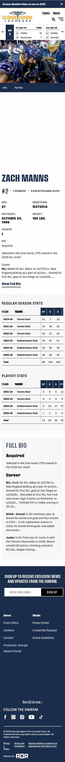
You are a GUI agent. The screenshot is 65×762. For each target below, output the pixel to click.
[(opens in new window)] (5, 717)
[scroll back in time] (3, 32)
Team (18, 311)
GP (43, 311)
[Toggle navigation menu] (60, 20)
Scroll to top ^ (32, 702)
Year (5, 311)
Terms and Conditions (19, 744)
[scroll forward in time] (62, 32)
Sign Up (52, 592)
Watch (56, 13)
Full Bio (19, 87)
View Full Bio (11, 283)
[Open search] (53, 19)
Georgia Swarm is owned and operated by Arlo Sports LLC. (42, 744)
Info (5, 87)
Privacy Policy (6, 746)
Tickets (46, 13)
